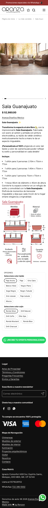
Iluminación (7, 448)
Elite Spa (22, 316)
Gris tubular (11, 296)
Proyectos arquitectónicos (14, 451)
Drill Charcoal (11, 326)
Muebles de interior (11, 444)
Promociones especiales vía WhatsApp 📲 (24, 3)
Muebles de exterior (11, 441)
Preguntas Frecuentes (12, 375)
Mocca (8, 301)
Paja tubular (25, 296)
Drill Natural (25, 311)
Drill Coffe (10, 316)
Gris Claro (32, 281)
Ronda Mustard (12, 321)
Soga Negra (11, 291)
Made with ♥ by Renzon (13, 504)
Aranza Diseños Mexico (13, 117)
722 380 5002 (18, 487)
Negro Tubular (26, 291)
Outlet (5, 455)
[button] (33, 10)
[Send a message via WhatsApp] (42, 497)
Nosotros (6, 458)
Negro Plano (26, 286)
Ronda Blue (28, 321)
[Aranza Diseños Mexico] (13, 10)
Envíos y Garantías (10, 379)
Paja (21, 281)
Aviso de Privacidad (11, 369)
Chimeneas (7, 437)
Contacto (6, 461)
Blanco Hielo (11, 286)
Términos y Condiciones (13, 372)
